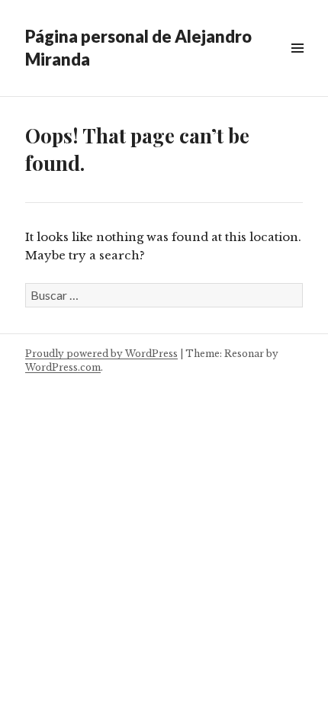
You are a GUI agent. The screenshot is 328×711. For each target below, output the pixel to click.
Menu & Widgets (297, 65)
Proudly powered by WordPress (101, 353)
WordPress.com (63, 367)
